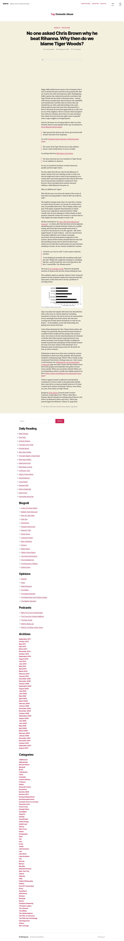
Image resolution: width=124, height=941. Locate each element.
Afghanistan (23, 762)
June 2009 (23, 694)
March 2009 (23, 701)
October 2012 (24, 641)
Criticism (22, 782)
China (21, 774)
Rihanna (68, 406)
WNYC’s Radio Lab (27, 624)
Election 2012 (24, 794)
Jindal (21, 846)
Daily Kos (24, 519)
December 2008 (25, 708)
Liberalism (22, 854)
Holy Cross (23, 829)
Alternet (24, 579)
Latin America (24, 849)
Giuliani (21, 817)
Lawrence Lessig (27, 538)
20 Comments (77, 49)
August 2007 (23, 748)
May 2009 (22, 696)
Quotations (23, 891)
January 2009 (24, 706)
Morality (57, 27)
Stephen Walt (23, 485)
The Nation (25, 590)
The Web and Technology (28, 918)
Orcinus (24, 545)
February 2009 (24, 703)
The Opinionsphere (26, 913)
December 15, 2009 (63, 49)
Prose (21, 888)
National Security (25, 869)
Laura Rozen (23, 482)
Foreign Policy (24, 809)
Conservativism (24, 779)
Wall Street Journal (25, 467)
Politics (21, 883)
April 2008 (23, 728)
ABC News (46, 406)
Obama (21, 874)
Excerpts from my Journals (28, 802)
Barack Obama (24, 765)
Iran (20, 839)
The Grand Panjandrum (29, 556)
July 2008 (22, 721)
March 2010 (23, 671)
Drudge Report (24, 448)
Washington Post (25, 463)
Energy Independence (27, 797)
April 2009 (23, 698)
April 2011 (22, 646)
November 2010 (24, 651)
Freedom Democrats (28, 527)
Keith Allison (53, 393)
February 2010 (24, 674)
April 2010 (22, 669)
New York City (24, 871)
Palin (20, 879)
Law (20, 851)
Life (20, 859)
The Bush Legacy (25, 906)
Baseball (22, 767)
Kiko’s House (25, 534)
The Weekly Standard (28, 601)
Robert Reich (25, 549)
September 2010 (25, 656)
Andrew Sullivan (24, 441)
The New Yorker (26, 620)
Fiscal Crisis (23, 807)
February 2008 (24, 733)
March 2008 (23, 731)
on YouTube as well (56, 269)
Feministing (25, 523)
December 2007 (25, 738)
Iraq (20, 841)
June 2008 (23, 723)
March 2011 (23, 649)
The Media (23, 911)
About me (103, 3)
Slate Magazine (26, 586)
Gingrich (22, 814)
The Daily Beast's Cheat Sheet (29, 456)
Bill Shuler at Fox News (64, 153)
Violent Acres (25, 567)
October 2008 (24, 713)
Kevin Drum (23, 493)
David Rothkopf (24, 478)
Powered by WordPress (37, 937)
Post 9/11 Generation (26, 886)
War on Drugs (24, 926)
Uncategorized (24, 921)
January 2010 (24, 676)
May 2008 (22, 726)
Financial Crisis (24, 804)
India (20, 836)
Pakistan (22, 876)
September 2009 (25, 686)
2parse (5, 3)
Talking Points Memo (26, 474)
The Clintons (23, 908)
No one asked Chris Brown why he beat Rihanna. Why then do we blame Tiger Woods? (62, 38)
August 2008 (23, 718)
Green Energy (24, 822)
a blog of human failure (29, 508)
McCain (21, 861)
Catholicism (23, 772)
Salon (23, 582)
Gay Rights (23, 812)
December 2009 (25, 679)
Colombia (22, 777)
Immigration (23, 834)
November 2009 (25, 681)
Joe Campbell (50, 49)
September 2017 (25, 639)
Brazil (21, 769)
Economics (23, 789)
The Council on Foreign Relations (32, 616)
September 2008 (25, 716)
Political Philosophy (26, 881)
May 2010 (22, 666)
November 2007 (25, 741)
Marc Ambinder (26, 541)
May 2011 (22, 644)
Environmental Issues (26, 799)
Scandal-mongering (26, 903)
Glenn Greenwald (25, 489)
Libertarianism (24, 856)
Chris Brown (52, 406)
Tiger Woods (73, 406)
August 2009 (23, 689)
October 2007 (24, 743)
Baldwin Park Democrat (29, 512)
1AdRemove (23, 760)
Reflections (66, 27)
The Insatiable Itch (27, 560)
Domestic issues (25, 787)
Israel (21, 844)
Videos (21, 923)
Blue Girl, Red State (28, 515)
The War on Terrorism (27, 916)
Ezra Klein (22, 437)
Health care (23, 824)
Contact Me (95, 3)
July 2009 (22, 691)
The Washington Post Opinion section (34, 597)
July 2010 (22, 661)
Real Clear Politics (25, 452)
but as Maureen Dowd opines (51, 127)
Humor (21, 831)
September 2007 (25, 746)
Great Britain (23, 819)
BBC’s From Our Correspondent (32, 613)
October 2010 (24, 654)
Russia (21, 901)
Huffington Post (24, 471)
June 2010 (23, 664)
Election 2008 (24, 792)
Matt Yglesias (23, 434)
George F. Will (26, 530)
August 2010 (23, 659)
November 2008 (25, 711)
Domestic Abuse (60, 406)
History (21, 827)
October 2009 (24, 684)
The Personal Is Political (29, 564)
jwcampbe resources (26, 496)
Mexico (21, 864)
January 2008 (24, 736)
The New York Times (26, 445)
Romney (22, 896)
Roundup (22, 898)
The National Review (28, 594)
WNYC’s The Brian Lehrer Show (32, 627)
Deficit (21, 784)
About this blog (85, 3)
